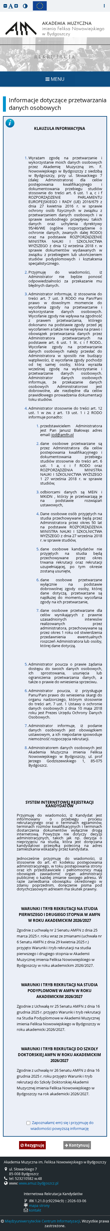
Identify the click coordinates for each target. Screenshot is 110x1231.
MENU (57, 79)
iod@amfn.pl (62, 434)
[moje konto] (104, 6)
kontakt (35, 1210)
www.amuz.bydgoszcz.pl (38, 1183)
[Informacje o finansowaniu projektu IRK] (40, 6)
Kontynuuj (78, 1145)
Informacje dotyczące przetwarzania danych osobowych (57, 104)
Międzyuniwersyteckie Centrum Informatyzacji (42, 1221)
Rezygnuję (34, 1145)
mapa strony (39, 1205)
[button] (5, 6)
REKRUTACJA (55, 57)
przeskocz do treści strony (1, 1)
